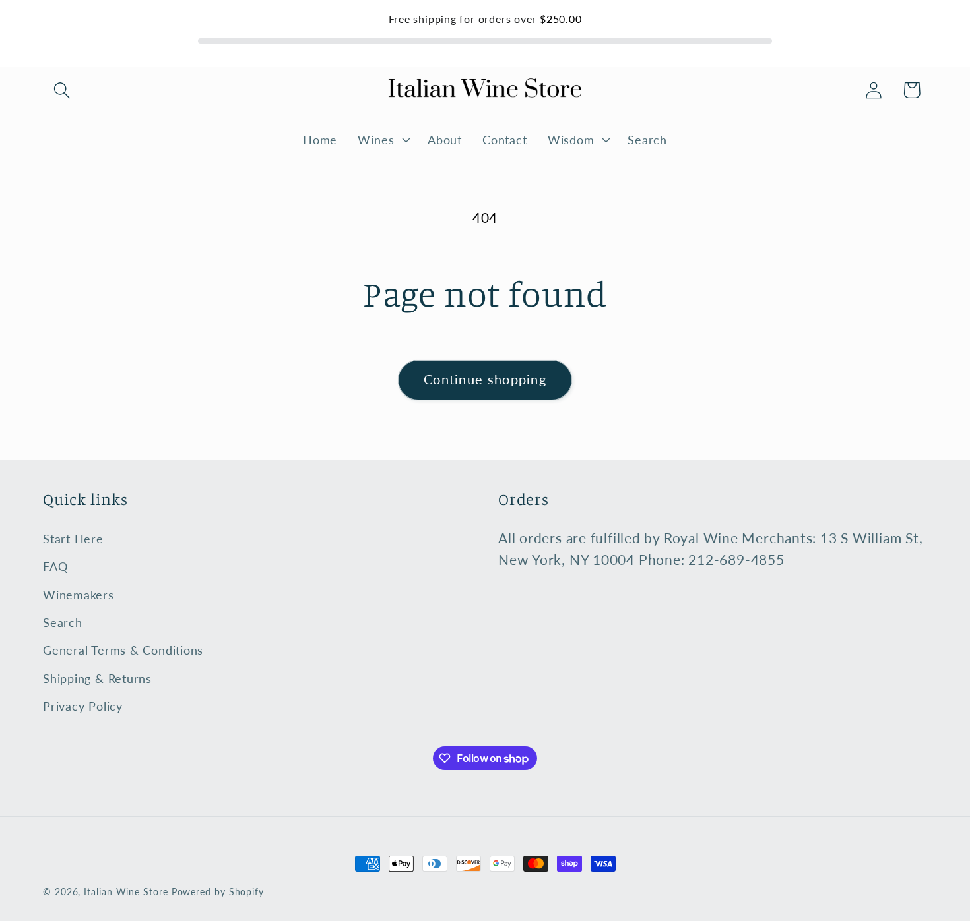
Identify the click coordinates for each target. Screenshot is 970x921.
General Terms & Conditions (123, 650)
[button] (62, 90)
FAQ (55, 566)
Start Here (73, 538)
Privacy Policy (83, 706)
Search (62, 622)
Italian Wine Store (126, 891)
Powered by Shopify (218, 891)
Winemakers (78, 594)
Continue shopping (485, 379)
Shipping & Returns (97, 678)
